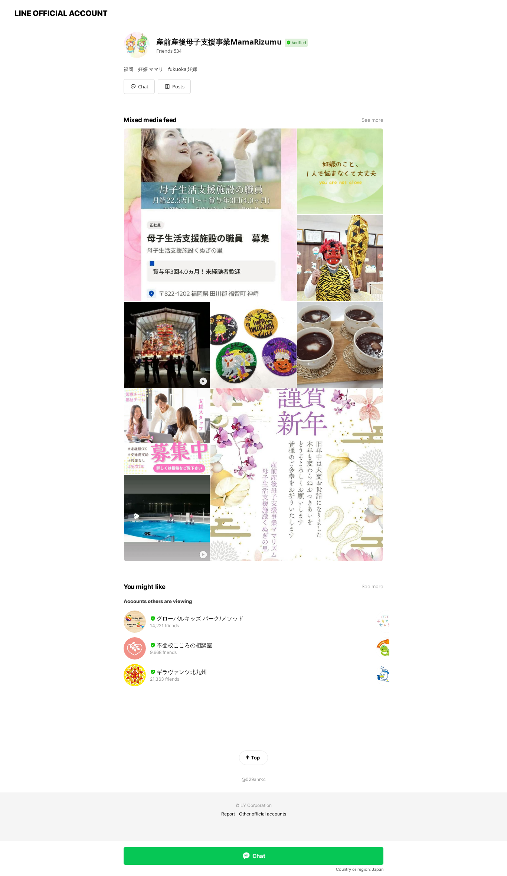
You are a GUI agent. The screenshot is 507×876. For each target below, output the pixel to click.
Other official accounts (262, 814)
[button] (174, 86)
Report (228, 814)
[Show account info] (296, 43)
